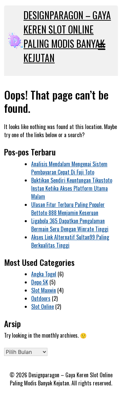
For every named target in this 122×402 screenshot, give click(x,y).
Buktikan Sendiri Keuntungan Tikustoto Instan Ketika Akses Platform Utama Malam (71, 188)
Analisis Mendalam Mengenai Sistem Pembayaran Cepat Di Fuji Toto (69, 168)
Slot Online (42, 306)
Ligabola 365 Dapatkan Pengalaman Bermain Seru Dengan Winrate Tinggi (69, 225)
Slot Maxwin (43, 290)
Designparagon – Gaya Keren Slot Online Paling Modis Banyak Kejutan (67, 36)
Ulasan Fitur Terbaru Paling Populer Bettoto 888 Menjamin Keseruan (68, 208)
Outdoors (40, 298)
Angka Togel (43, 274)
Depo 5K (39, 282)
